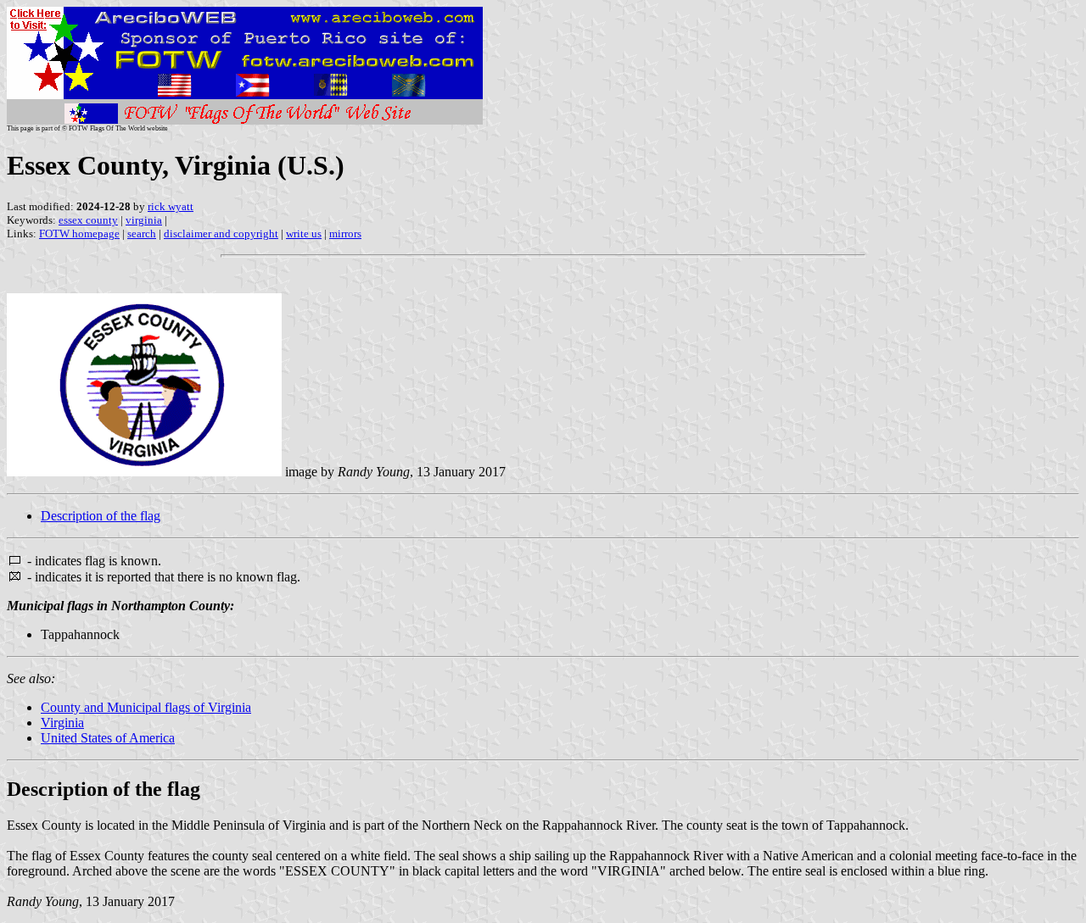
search (141, 233)
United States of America (108, 738)
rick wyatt (170, 206)
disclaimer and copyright (221, 233)
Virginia (62, 722)
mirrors (345, 233)
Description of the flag (100, 516)
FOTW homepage (79, 233)
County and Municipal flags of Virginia (146, 707)
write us (304, 233)
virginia (144, 220)
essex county (88, 220)
